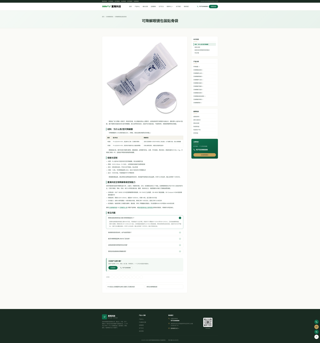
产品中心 (137, 6)
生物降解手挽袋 (198, 86)
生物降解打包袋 (198, 89)
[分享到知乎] (141, 277)
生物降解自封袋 (198, 70)
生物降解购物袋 (198, 76)
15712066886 (126, 267)
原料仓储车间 (196, 120)
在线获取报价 (204, 155)
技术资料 (141, 331)
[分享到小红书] (126, 277)
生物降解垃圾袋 (198, 83)
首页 (130, 6)
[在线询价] (316, 327)
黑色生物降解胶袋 (152, 287)
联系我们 (186, 6)
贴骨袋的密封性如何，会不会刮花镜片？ (120, 232)
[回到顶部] (316, 337)
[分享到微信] (112, 277)
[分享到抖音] (123, 277)
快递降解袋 (136, 1)
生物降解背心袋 (198, 73)
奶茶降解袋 (110, 1)
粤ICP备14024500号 (173, 340)
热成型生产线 (196, 129)
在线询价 (113, 267)
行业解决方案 (142, 322)
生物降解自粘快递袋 (199, 96)
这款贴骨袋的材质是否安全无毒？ (118, 245)
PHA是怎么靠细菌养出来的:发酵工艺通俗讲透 (121, 287)
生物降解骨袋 (109, 16)
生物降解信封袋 (198, 93)
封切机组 (195, 133)
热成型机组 (196, 126)
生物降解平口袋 (198, 79)
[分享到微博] (119, 277)
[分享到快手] (130, 277)
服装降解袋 (104, 1)
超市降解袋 (129, 1)
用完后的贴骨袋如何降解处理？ (117, 251)
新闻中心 (169, 6)
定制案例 (153, 6)
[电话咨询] (316, 322)
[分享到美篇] (134, 277)
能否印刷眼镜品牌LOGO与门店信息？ (119, 239)
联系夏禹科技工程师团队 (145, 207)
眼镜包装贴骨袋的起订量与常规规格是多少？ (121, 218)
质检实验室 (196, 123)
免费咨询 (213, 6)
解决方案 (145, 6)
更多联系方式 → (175, 328)
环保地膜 (196, 66)
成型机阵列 (196, 116)
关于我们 (178, 6)
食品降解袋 (123, 1)
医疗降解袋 (117, 1)
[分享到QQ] (115, 277)
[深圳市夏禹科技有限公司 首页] (111, 6)
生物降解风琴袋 (198, 99)
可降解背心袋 (123, 207)
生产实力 (161, 6)
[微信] (316, 332)
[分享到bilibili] (137, 277)
